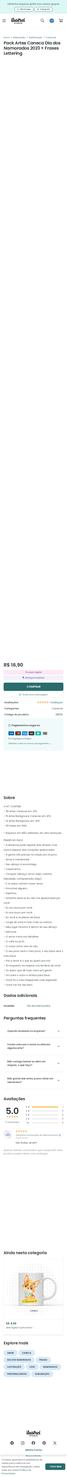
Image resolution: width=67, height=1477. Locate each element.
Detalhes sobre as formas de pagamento (29, 743)
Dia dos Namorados (38, 1006)
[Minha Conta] (51, 21)
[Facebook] (33, 1443)
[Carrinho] (61, 21)
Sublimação (35, 37)
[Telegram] (12, 1443)
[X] (55, 1443)
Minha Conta (33, 1450)
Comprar (34, 687)
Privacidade (33, 1456)
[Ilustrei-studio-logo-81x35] (18, 21)
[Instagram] (22, 1443)
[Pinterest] (44, 1443)
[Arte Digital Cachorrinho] (33, 1297)
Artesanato (19, 37)
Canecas (51, 37)
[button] (4, 20)
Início (7, 37)
